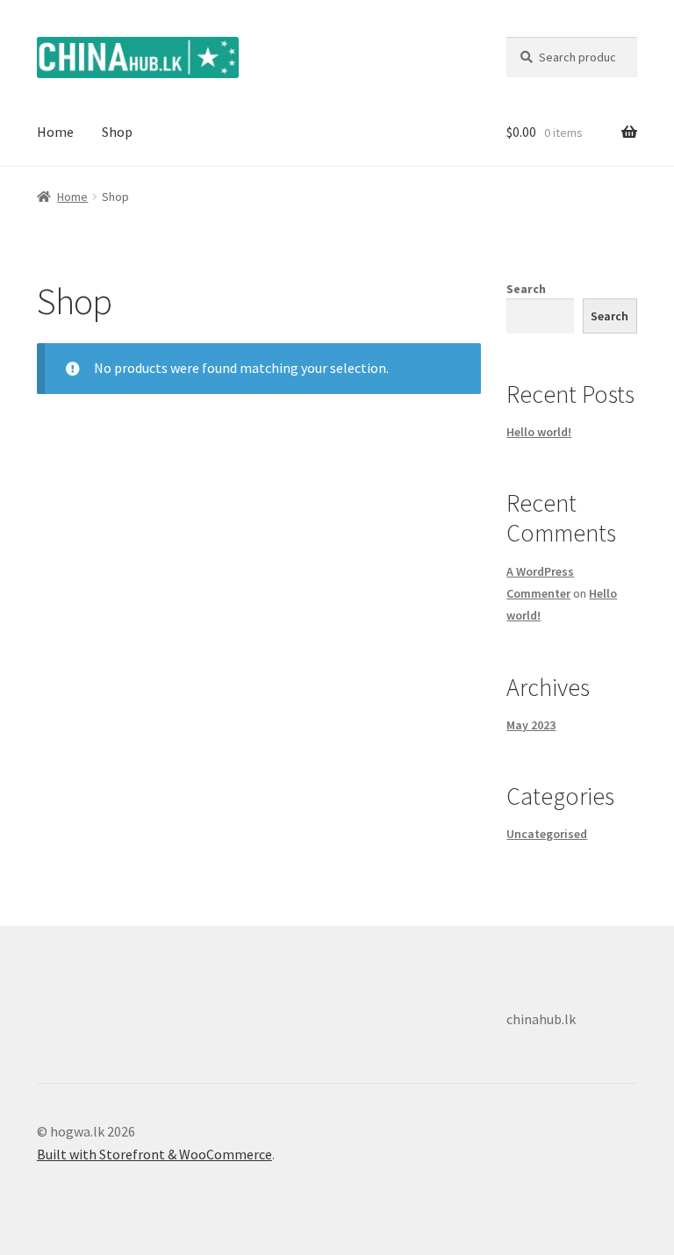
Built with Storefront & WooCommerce (154, 1154)
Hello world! (538, 432)
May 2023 (531, 725)
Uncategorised (546, 834)
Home (55, 131)
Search (526, 289)
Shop (117, 131)
